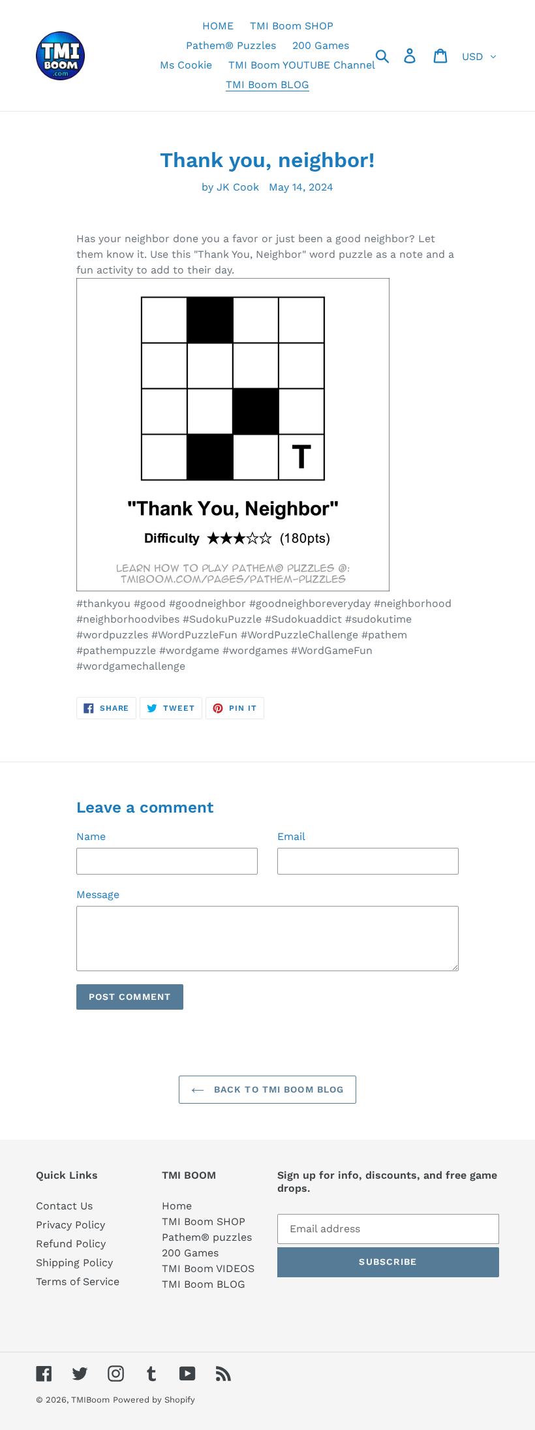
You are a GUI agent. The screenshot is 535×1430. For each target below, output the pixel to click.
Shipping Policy (74, 1262)
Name (91, 836)
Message (97, 894)
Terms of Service (77, 1281)
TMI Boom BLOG (203, 1284)
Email (291, 836)
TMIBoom (90, 1400)
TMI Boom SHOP (203, 1221)
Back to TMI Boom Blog (277, 1089)
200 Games (190, 1253)
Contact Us (64, 1206)
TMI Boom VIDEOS (208, 1268)
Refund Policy (71, 1243)
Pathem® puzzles (207, 1237)
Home (177, 1206)
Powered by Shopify (154, 1400)
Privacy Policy (70, 1225)
